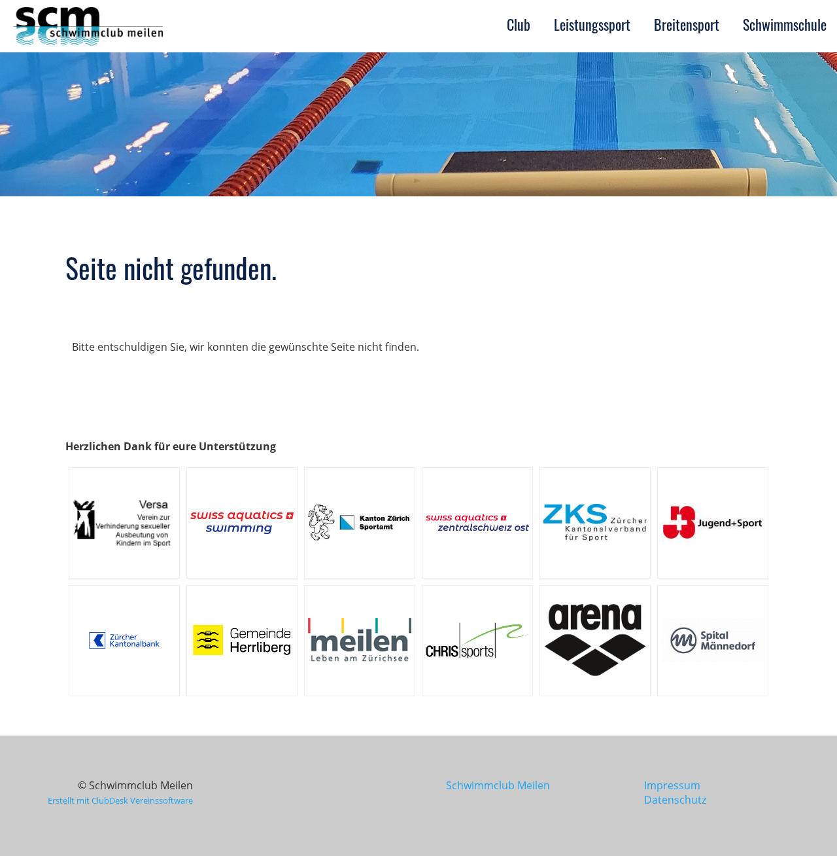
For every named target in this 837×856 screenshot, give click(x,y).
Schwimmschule (785, 24)
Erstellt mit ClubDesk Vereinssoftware (120, 800)
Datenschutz (675, 800)
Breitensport (686, 24)
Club (518, 24)
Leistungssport (592, 24)
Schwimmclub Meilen (495, 785)
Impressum (672, 785)
